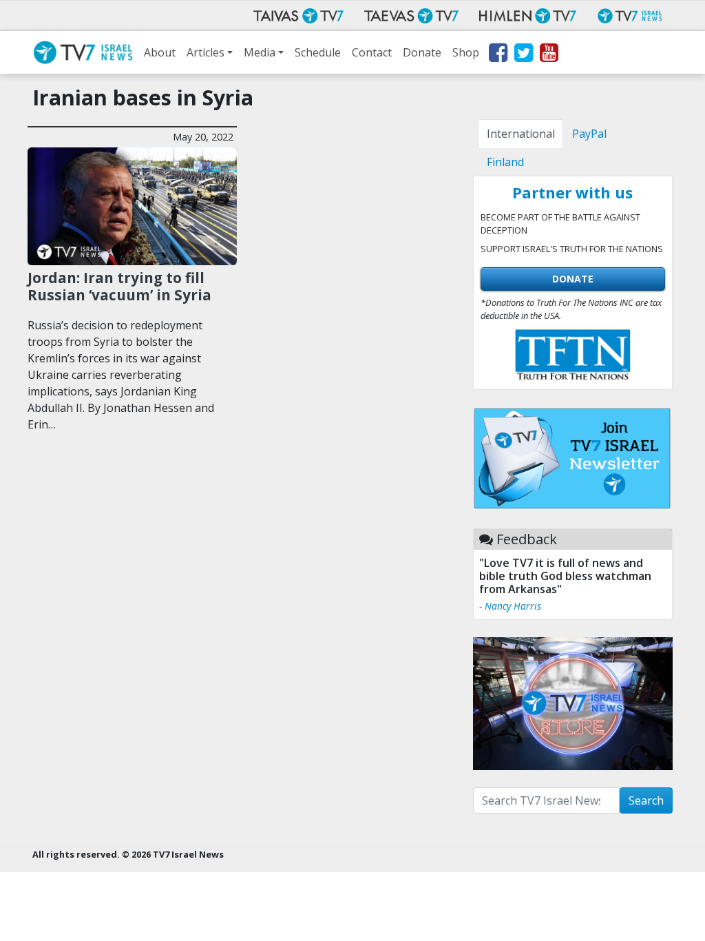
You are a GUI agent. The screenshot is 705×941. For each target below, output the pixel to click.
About (160, 52)
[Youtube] (548, 55)
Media (259, 52)
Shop (465, 52)
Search (646, 800)
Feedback (526, 539)
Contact (372, 52)
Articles (205, 52)
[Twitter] (523, 55)
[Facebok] (497, 55)
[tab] (520, 133)
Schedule (318, 52)
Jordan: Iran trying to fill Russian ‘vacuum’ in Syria (119, 286)
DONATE (572, 278)
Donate (422, 52)
